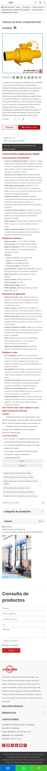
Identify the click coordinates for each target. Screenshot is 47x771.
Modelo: (6, 138)
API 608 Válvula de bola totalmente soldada (19, 492)
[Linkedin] (8, 745)
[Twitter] (12, 745)
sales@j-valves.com (24, 732)
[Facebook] (3, 745)
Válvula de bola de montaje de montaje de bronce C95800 (21, 482)
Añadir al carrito (31, 127)
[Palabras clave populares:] (43, 503)
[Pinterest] (25, 745)
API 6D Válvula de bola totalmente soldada (18, 477)
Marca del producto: (11, 141)
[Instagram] (21, 745)
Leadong (16, 762)
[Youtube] (16, 745)
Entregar (11, 650)
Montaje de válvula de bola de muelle (16, 488)
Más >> (41, 521)
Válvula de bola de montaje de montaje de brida (20, 496)
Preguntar (9, 127)
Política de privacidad (35, 762)
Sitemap (24, 762)
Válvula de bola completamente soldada (17, 473)
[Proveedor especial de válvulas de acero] (9, 669)
